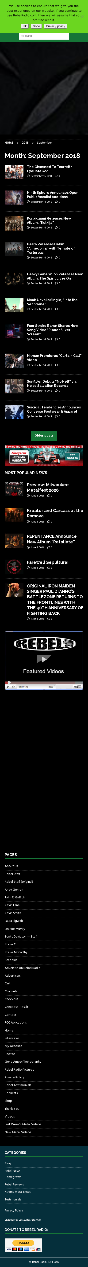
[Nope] (82, 16)
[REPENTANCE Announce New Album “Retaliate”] (14, 541)
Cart (8, 983)
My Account (13, 1046)
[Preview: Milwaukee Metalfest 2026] (14, 489)
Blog (8, 1163)
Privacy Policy (14, 1077)
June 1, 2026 (37, 496)
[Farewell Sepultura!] (14, 567)
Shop (8, 1101)
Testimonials (13, 1199)
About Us (11, 866)
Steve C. (10, 944)
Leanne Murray (15, 929)
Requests (11, 1093)
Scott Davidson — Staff (21, 936)
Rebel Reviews (14, 1184)
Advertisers (12, 976)
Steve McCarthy (16, 952)
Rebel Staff (12, 874)
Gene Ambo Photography (23, 1062)
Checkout (12, 999)
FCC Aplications (16, 1022)
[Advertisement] (44, 88)
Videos (10, 1116)
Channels (11, 991)
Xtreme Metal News (18, 1191)
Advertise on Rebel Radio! (23, 968)
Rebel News (12, 1171)
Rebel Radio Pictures (19, 1070)
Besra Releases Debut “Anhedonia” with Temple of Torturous (51, 248)
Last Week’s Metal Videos (23, 1124)
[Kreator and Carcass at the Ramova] (14, 515)
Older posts (44, 435)
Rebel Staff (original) (19, 882)
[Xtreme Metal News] (14, 172)
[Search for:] (44, 36)
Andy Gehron (14, 890)
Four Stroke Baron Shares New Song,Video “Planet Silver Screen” (52, 330)
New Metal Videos (18, 1132)
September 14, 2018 (41, 202)
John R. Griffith (15, 897)
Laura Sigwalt (14, 921)
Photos (10, 1054)
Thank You (12, 1109)
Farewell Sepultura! (48, 562)
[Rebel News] (14, 198)
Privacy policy (55, 26)
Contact (10, 1015)
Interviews (12, 1038)
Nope (36, 26)
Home (9, 1030)
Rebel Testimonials (18, 1085)
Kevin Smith (13, 913)
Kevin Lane (12, 905)
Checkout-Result (16, 1007)
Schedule (11, 960)
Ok (25, 26)
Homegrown (13, 1177)
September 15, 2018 (41, 176)
